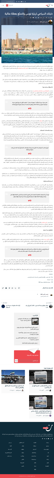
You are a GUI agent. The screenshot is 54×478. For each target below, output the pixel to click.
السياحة (36, 277)
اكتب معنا (10, 449)
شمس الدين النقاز (44, 21)
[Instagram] (20, 1)
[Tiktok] (16, 1)
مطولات (22, 449)
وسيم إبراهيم (18, 390)
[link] (30, 108)
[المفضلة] (7, 5)
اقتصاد (35, 442)
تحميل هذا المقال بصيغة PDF (44, 282)
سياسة (47, 442)
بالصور (23, 466)
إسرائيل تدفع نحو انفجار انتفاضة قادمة (29, 343)
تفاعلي (23, 459)
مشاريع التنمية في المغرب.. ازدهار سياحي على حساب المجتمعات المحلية (41, 412)
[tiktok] (42, 439)
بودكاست (22, 456)
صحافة (34, 446)
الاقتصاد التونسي (42, 277)
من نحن (10, 442)
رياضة (48, 459)
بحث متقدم (9, 456)
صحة (35, 466)
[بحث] (12, 5)
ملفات (23, 446)
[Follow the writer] (37, 294)
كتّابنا (11, 446)
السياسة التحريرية (8, 452)
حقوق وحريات (46, 449)
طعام (35, 462)
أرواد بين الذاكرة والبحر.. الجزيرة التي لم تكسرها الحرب (41, 386)
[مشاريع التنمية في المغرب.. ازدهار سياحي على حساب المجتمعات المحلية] (41, 402)
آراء (48, 452)
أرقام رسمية (46, 239)
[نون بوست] (48, 5)
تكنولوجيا (47, 466)
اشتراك (16, 360)
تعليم (48, 462)
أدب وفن (34, 449)
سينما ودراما (34, 459)
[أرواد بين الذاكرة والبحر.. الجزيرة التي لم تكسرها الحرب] (41, 377)
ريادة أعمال (34, 452)
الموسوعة (22, 462)
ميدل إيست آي (46, 415)
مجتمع (47, 446)
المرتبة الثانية (44, 222)
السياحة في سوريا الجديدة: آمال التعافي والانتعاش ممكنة (14, 386)
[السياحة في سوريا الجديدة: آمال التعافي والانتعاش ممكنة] (13, 377)
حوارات (22, 452)
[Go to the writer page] (51, 295)
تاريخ (48, 456)
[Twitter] (23, 1)
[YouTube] (22, 1)
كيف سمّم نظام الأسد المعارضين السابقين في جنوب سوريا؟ (24, 319)
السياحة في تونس (30, 277)
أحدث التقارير (21, 442)
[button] (51, 5)
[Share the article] (46, 17)
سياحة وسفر (34, 456)
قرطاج (41, 121)
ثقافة (35, 469)
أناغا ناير (47, 390)
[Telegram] (18, 1)
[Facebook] (25, 1)
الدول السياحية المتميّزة (23, 68)
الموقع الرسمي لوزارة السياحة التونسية (41, 91)
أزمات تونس (48, 277)
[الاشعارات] (10, 5)
